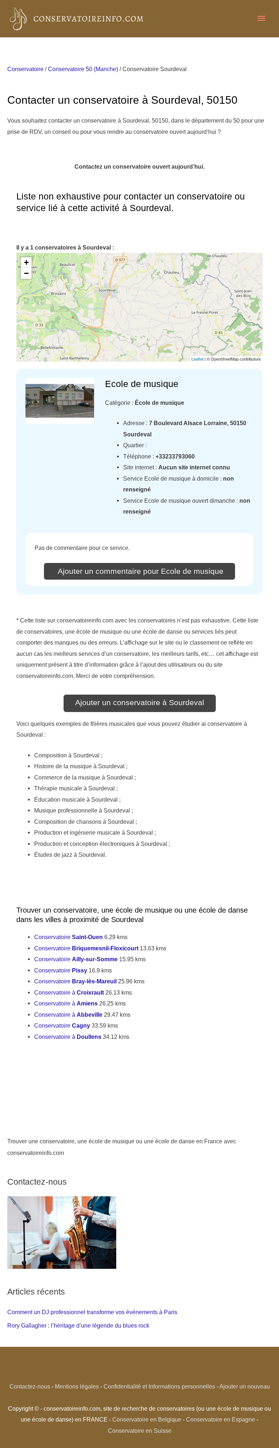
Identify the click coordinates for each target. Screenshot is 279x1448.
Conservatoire (25, 69)
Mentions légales (77, 1386)
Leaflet (197, 359)
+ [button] (26, 262)
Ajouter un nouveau (244, 1386)
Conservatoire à (69, 992)
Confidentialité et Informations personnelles (159, 1386)
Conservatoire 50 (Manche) (83, 69)
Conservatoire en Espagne (220, 1419)
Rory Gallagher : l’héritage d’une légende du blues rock (78, 1325)
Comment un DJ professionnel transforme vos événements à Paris (92, 1312)
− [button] (26, 273)
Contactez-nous (29, 1386)
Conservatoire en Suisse (139, 1430)
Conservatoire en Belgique (146, 1419)
